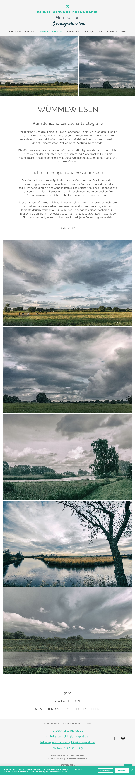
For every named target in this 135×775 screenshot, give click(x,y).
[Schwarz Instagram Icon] (123, 738)
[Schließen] (131, 770)
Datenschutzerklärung (58, 771)
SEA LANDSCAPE (67, 701)
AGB (88, 723)
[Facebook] (115, 738)
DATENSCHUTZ (72, 723)
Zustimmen (121, 770)
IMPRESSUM (51, 723)
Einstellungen (105, 770)
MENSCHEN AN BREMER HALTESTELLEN (67, 709)
